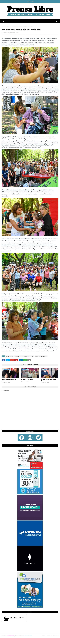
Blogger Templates (27, 635)
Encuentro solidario (27, 379)
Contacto (56, 635)
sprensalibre (5, 32)
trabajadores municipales (10, 26)
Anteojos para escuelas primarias (9, 380)
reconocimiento (25, 356)
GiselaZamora (9, 356)
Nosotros (49, 635)
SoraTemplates (10, 635)
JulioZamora (17, 356)
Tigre (32, 356)
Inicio (3, 26)
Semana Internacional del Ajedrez (48, 380)
